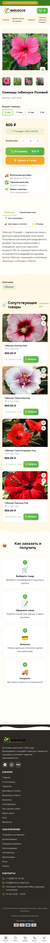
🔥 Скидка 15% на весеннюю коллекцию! (20, 3)
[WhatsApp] (11, 765)
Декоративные (9, 839)
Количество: (12, 140)
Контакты (7, 799)
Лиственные (8, 852)
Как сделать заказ (11, 808)
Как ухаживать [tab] (13, 218)
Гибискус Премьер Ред (16, 503)
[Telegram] (5, 765)
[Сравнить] (43, 323)
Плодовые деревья (11, 843)
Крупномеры (8, 857)
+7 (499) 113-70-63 (15, 878)
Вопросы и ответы (11, 795)
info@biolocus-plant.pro (17, 882)
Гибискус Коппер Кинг (16, 345)
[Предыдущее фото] (8, 52)
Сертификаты (9, 804)
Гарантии (7, 786)
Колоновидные (9, 848)
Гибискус (31, 20)
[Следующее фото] (42, 52)
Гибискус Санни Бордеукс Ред (20, 450)
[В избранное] (43, 318)
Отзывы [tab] (37, 224)
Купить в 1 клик (15, 359)
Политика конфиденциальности (25, 916)
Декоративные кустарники (18, 19)
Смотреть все (44, 305)
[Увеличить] (42, 70)
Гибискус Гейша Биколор (17, 398)
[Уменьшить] (23, 141)
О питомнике (8, 782)
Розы (4, 861)
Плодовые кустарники (13, 834)
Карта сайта (8, 813)
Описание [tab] (9, 212)
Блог (4, 817)
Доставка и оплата (11, 790)
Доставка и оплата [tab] (15, 224)
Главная (5, 20)
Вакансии (7, 822)
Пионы (5, 866)
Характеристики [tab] (28, 212)
